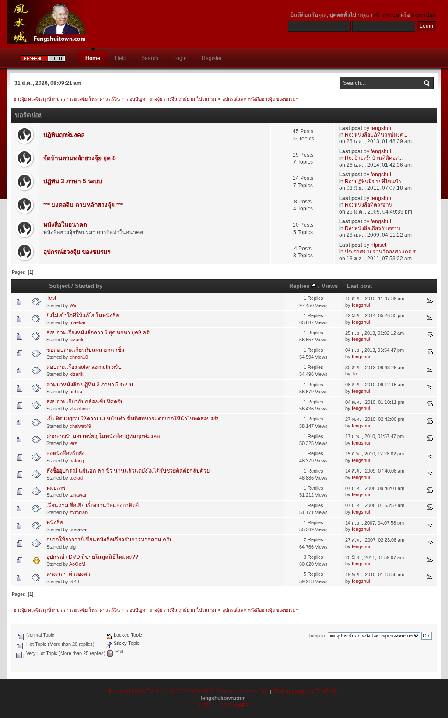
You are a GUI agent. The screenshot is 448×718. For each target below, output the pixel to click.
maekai (77, 322)
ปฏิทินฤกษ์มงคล (63, 135)
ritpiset (378, 245)
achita (76, 391)
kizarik (77, 339)
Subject (59, 286)
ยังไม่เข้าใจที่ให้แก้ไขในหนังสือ (82, 315)
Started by (88, 286)
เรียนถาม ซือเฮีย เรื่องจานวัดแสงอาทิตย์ (92, 505)
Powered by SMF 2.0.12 (137, 691)
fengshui (381, 128)
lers (73, 443)
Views (330, 286)
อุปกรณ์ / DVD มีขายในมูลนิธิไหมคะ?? (92, 557)
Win (73, 305)
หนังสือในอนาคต (65, 224)
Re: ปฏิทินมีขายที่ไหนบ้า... (375, 182)
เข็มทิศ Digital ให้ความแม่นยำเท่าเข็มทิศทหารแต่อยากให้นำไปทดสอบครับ (133, 419)
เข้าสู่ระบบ (386, 15)
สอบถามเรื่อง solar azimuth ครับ (84, 367)
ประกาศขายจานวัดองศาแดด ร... (382, 252)
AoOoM (77, 564)
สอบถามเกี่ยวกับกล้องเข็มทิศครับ (85, 402)
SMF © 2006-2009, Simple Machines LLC (219, 691)
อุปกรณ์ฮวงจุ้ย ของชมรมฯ (77, 252)
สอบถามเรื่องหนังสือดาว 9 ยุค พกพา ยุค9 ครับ (99, 332)
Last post (359, 286)
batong (77, 460)
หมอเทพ (55, 488)
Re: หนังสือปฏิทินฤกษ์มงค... (376, 135)
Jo (354, 373)
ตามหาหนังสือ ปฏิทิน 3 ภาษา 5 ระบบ (89, 385)
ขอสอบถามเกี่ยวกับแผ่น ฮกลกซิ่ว (85, 350)
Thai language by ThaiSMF (305, 691)
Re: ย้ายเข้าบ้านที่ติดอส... (373, 158)
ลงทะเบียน (423, 15)
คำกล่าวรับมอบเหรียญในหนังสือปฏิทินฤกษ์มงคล (103, 436)
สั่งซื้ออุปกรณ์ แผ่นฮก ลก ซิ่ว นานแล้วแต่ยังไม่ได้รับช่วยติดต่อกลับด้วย (128, 471)
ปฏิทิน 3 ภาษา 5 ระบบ (72, 181)
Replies (300, 286)
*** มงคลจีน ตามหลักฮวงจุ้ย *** (83, 205)
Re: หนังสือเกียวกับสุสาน (372, 228)
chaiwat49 (80, 426)
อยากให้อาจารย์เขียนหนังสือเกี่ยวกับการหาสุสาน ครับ (109, 539)
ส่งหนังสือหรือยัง (65, 453)
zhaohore (80, 408)
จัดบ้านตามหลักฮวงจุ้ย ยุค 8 (79, 158)
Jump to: (317, 635)
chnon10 (79, 357)
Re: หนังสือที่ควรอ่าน (368, 205)
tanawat (78, 494)
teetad (76, 477)
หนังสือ (54, 522)
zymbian (79, 512)
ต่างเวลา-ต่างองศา (68, 574)
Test (51, 298)
